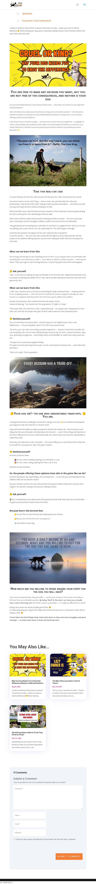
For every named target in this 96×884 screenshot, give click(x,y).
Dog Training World (42, 21)
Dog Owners (27, 21)
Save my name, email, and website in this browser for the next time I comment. (46, 839)
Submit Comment (69, 856)
